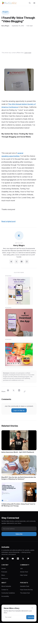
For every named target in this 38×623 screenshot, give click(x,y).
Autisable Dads (24, 586)
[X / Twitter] (16, 262)
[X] (24, 560)
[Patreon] (29, 560)
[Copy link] (26, 391)
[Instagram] (27, 262)
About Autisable (6, 586)
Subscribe (31, 617)
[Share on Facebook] (9, 391)
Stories (3, 568)
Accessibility (5, 596)
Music (3, 575)
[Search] (30, 3)
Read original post (8, 221)
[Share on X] (15, 391)
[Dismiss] (33, 608)
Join (21, 568)
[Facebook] (22, 262)
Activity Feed (24, 572)
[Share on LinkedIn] (20, 391)
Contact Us (4, 589)
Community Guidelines (8, 593)
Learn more (27, 52)
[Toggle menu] (34, 3)
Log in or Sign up (19, 410)
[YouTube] (14, 560)
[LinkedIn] (19, 560)
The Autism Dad (25, 593)
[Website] (11, 262)
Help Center (23, 575)
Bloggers (5, 12)
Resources (4, 578)
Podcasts (4, 572)
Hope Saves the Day (26, 589)
